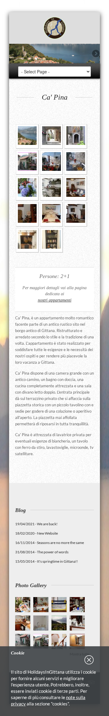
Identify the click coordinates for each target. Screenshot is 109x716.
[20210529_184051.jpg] (27, 240)
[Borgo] (75, 136)
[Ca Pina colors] (27, 188)
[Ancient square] (27, 162)
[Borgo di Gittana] (51, 136)
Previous (13, 54)
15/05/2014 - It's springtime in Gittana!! (46, 561)
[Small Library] (51, 240)
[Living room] (75, 188)
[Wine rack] (27, 214)
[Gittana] (27, 136)
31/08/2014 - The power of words (41, 552)
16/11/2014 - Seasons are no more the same (49, 542)
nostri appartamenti (54, 300)
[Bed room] (51, 214)
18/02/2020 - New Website (36, 533)
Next (95, 54)
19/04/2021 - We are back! (36, 524)
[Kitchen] (51, 188)
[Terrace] (51, 162)
